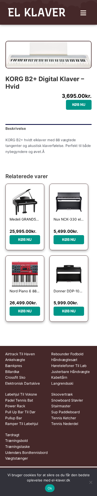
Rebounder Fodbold (67, 354)
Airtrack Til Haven (20, 354)
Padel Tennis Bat (19, 400)
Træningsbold (16, 441)
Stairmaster (61, 406)
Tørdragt (12, 435)
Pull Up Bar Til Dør (20, 412)
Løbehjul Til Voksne (21, 394)
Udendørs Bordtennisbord (26, 452)
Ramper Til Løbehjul (21, 424)
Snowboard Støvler (67, 400)
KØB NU (78, 104)
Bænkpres (13, 366)
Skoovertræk (62, 394)
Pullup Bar (13, 418)
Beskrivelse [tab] (15, 128)
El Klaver (36, 12)
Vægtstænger (16, 458)
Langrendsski (62, 383)
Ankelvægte (15, 360)
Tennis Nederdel (64, 424)
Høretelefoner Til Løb (68, 366)
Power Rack (15, 406)
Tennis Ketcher (63, 418)
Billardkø (12, 372)
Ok (50, 488)
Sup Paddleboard (65, 412)
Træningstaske (17, 447)
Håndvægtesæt (64, 360)
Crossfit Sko (15, 377)
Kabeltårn (59, 377)
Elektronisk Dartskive (22, 383)
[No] (90, 482)
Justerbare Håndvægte (70, 372)
